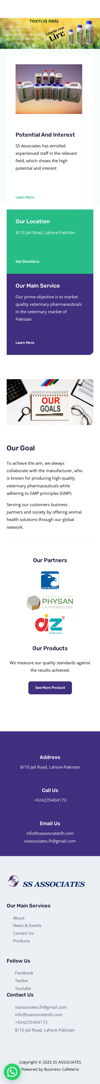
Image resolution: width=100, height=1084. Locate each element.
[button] (28, 197)
